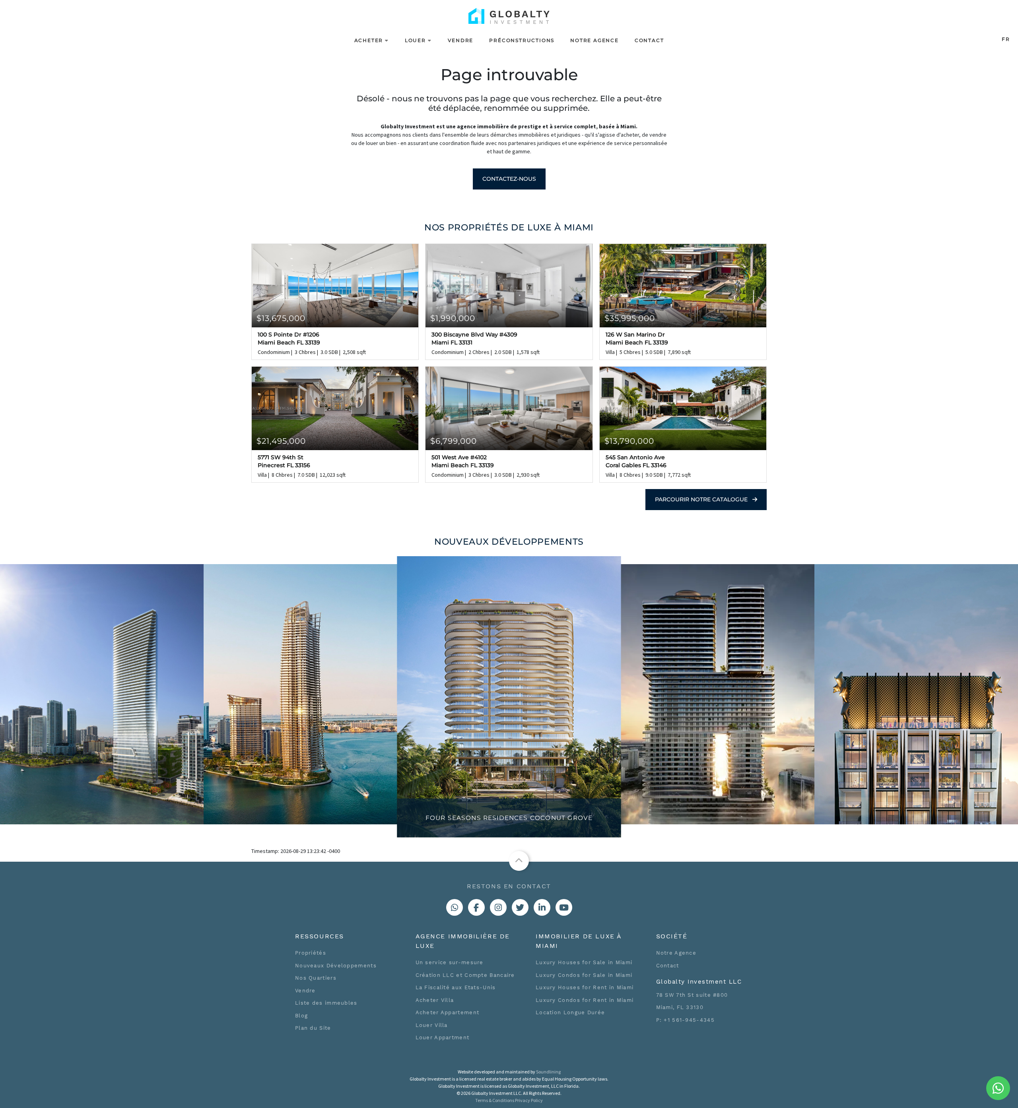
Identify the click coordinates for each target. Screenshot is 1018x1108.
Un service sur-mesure (450, 962)
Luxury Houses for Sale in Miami (584, 962)
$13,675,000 (280, 318)
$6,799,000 (453, 441)
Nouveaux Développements (336, 966)
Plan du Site (313, 1028)
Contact (649, 40)
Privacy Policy (529, 1100)
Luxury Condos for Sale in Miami (584, 975)
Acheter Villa (435, 1000)
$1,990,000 (452, 318)
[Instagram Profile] (498, 907)
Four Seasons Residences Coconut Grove (509, 818)
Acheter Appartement (448, 1012)
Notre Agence (594, 40)
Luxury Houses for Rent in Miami (584, 987)
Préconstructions (521, 40)
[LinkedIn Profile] (542, 907)
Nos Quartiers (315, 978)
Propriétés (310, 953)
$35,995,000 (629, 318)
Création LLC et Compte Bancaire (465, 975)
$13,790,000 (629, 441)
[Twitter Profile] (520, 907)
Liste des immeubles (326, 1003)
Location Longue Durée (570, 1012)
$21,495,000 (281, 441)
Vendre (461, 40)
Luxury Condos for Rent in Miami (584, 1000)
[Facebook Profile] (476, 907)
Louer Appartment (443, 1037)
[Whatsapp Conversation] (454, 907)
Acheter (368, 40)
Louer (415, 40)
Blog (301, 1016)
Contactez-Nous (509, 178)
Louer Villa (432, 1025)
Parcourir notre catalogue (702, 499)
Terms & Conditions (494, 1100)
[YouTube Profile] (564, 907)
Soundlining (548, 1072)
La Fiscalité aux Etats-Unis (456, 987)
